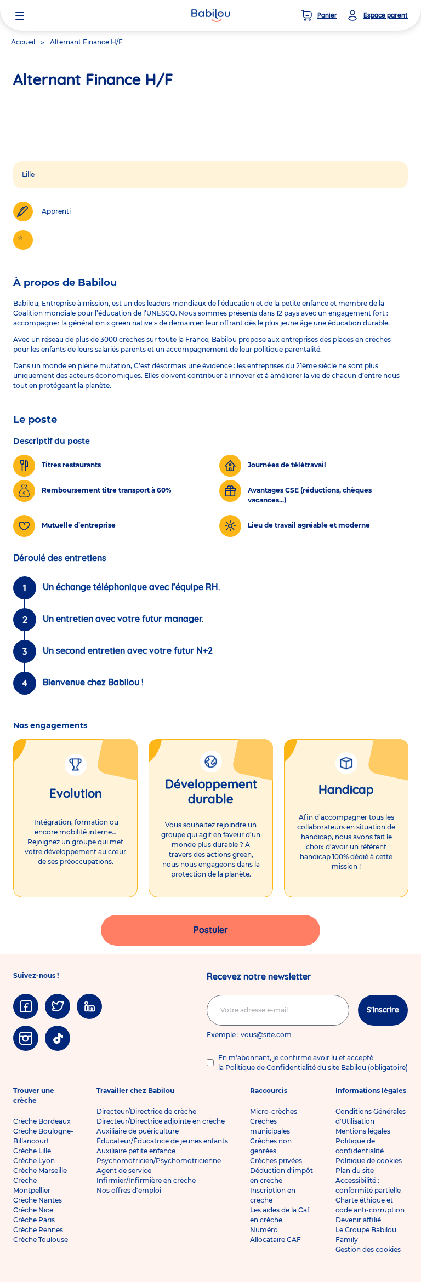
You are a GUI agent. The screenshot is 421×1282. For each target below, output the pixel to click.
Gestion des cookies (368, 1249)
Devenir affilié (358, 1220)
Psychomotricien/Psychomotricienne (158, 1161)
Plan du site (354, 1170)
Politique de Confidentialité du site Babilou (295, 1067)
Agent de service (123, 1170)
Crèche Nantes (37, 1200)
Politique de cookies (368, 1161)
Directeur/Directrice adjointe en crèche (160, 1121)
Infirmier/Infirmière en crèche (146, 1180)
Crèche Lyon (34, 1161)
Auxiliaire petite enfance (135, 1151)
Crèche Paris (34, 1220)
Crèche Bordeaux (42, 1121)
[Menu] (19, 15)
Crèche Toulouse (40, 1239)
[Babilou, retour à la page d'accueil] (210, 15)
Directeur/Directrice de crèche (146, 1111)
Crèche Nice (33, 1210)
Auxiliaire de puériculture (137, 1131)
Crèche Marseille (40, 1170)
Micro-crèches (273, 1111)
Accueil (23, 42)
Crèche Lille (32, 1151)
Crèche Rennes (38, 1230)
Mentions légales (362, 1131)
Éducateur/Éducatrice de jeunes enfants (162, 1141)
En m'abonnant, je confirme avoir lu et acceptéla (313, 1063)
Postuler (211, 929)
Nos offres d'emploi (128, 1190)
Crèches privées (276, 1161)
